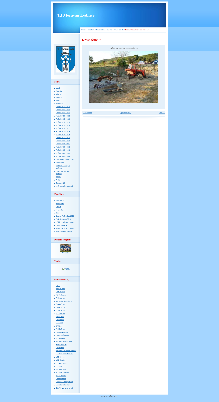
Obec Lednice (61, 379)
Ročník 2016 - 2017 (63, 128)
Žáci (57, 213)
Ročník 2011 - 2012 (63, 144)
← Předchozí (87, 113)
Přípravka (59, 210)
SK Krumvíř (60, 317)
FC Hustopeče (61, 363)
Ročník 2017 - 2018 (63, 125)
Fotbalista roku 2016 (63, 219)
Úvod (83, 30)
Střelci (58, 100)
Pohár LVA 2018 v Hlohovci (65, 228)
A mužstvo (59, 200)
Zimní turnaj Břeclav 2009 (65, 159)
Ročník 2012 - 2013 (63, 141)
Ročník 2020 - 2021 (63, 116)
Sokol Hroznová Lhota (64, 341)
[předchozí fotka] (86, 77)
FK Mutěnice (60, 329)
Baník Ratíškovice (62, 335)
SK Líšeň (59, 326)
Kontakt (58, 177)
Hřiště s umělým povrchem (65, 222)
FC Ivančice (60, 313)
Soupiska (59, 103)
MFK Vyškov (60, 357)
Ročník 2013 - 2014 (63, 138)
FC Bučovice (60, 338)
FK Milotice (60, 348)
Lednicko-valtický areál (64, 382)
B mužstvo (60, 162)
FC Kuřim (59, 323)
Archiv (58, 180)
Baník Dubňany (61, 344)
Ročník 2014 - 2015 (63, 134)
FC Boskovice (61, 295)
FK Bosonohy (61, 298)
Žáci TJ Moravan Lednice (65, 388)
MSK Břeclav (60, 360)
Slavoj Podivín (61, 375)
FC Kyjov (59, 366)
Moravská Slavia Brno (64, 301)
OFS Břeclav (60, 292)
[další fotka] (160, 77)
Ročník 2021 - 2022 (63, 113)
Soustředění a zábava (104, 30)
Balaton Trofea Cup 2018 (65, 216)
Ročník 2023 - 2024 (63, 107)
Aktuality (59, 91)
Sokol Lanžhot (61, 369)
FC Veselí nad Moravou (64, 354)
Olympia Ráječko (62, 332)
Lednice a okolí (61, 225)
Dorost (58, 207)
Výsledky (59, 94)
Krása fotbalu (119, 30)
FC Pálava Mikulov (62, 372)
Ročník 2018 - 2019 (63, 122)
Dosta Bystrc (60, 310)
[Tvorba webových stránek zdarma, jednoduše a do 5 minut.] (117, 396)
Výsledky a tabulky (63, 385)
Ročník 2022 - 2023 (63, 110)
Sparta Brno (60, 304)
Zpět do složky (125, 113)
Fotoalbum (90, 30)
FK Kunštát (60, 320)
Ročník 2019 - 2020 (63, 119)
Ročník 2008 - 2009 (63, 153)
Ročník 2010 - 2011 (63, 147)
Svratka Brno (60, 307)
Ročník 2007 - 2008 (63, 156)
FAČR (58, 286)
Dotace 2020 (60, 183)
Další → (162, 113)
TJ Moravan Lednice (75, 15)
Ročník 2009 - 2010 (63, 150)
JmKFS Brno (60, 289)
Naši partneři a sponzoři (64, 186)
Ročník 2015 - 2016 (63, 131)
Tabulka (59, 97)
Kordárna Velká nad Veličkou (66, 351)
